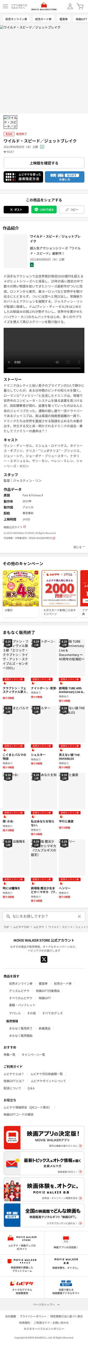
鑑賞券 (64, 19)
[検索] (9, 916)
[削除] (79, 916)
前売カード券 (43, 19)
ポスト (18, 209)
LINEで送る (47, 209)
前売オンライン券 (16, 19)
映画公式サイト (13, 527)
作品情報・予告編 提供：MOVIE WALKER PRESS (28, 538)
